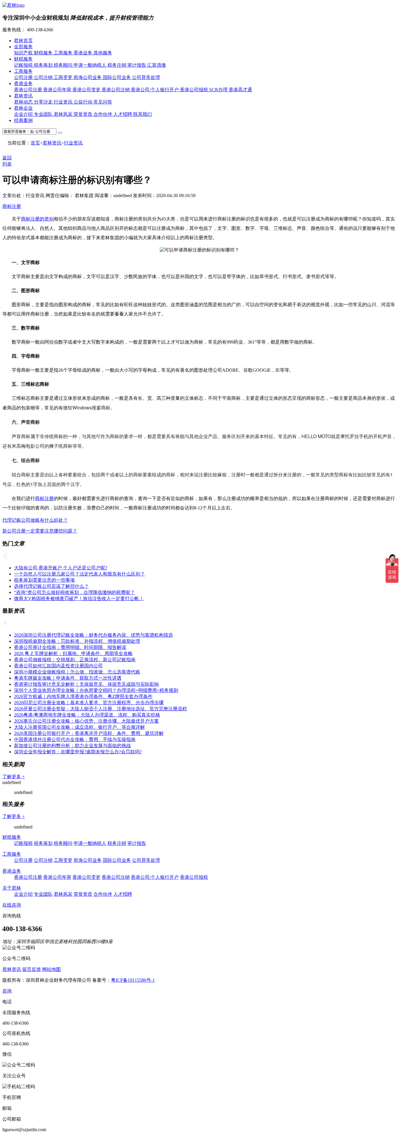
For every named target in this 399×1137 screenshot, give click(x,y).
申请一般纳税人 (90, 65)
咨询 (7, 990)
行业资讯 (64, 101)
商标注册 (11, 206)
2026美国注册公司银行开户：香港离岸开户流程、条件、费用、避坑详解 (89, 733)
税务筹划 (44, 65)
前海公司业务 (88, 77)
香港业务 (83, 52)
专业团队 (44, 114)
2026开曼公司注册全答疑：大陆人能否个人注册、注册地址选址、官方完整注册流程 (100, 708)
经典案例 (23, 120)
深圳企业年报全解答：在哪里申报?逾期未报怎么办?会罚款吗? (78, 751)
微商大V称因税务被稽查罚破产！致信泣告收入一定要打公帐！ (79, 598)
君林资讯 (23, 95)
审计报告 (137, 65)
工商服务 (64, 52)
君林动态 (24, 101)
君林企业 (23, 108)
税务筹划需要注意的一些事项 (44, 580)
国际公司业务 (117, 77)
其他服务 (102, 52)
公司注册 (24, 77)
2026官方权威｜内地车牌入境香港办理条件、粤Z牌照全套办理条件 (83, 696)
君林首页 (23, 40)
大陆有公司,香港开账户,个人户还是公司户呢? (60, 567)
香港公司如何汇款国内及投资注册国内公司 (58, 665)
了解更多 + (13, 776)
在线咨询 (11, 904)
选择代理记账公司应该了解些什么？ (51, 586)
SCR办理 (219, 89)
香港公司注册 (28, 89)
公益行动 (83, 101)
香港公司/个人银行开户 (155, 89)
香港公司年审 (57, 89)
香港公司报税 (194, 89)
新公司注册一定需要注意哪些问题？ (39, 530)
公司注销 (44, 77)
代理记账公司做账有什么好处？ (35, 520)
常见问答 (102, 101)
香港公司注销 (116, 89)
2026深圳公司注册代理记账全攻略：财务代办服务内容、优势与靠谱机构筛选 (93, 635)
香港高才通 (240, 89)
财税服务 (44, 52)
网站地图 (51, 969)
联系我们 (142, 114)
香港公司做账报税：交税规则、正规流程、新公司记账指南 (75, 659)
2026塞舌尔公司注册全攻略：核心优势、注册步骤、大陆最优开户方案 (86, 721)
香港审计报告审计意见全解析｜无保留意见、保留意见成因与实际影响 (86, 684)
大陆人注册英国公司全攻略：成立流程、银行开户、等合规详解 (79, 727)
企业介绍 (24, 114)
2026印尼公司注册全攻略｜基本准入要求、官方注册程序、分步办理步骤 (89, 702)
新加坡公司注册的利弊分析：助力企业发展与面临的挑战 (72, 745)
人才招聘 (123, 114)
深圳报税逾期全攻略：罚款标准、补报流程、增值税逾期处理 (77, 641)
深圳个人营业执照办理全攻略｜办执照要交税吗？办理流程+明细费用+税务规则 (96, 690)
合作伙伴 (103, 114)
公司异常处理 (146, 77)
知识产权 (24, 52)
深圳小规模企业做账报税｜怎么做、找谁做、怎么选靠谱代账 (77, 671)
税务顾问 (64, 65)
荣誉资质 (83, 114)
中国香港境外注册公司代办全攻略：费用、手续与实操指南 (75, 739)
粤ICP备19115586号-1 (133, 980)
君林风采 (64, 114)
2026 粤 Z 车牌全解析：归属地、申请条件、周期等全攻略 (73, 653)
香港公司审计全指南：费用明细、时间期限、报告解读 (70, 647)
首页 (35, 142)
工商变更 (64, 77)
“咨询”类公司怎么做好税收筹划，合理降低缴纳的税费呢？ (74, 592)
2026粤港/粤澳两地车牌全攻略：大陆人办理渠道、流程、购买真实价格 (87, 714)
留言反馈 (31, 969)
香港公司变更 (87, 89)
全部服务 (23, 46)
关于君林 (11, 888)
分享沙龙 (44, 101)
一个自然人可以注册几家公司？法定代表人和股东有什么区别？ (79, 573)
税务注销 (117, 65)
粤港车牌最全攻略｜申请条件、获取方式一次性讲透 (68, 678)
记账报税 (24, 65)
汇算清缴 (156, 65)
